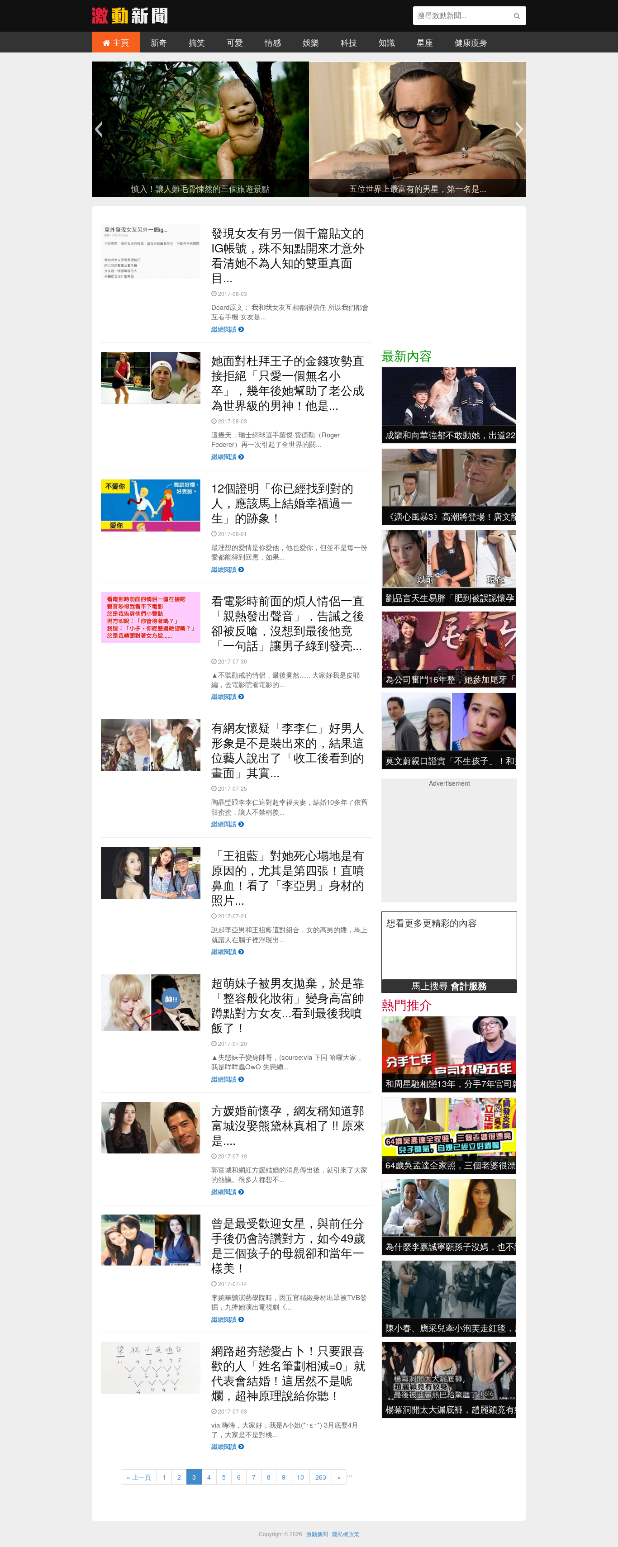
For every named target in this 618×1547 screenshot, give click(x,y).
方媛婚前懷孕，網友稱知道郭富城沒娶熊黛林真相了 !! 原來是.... (288, 1124)
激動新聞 (317, 1534)
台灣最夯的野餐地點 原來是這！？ (369, 188)
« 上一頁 (139, 1476)
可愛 (235, 42)
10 (300, 1476)
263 (320, 1476)
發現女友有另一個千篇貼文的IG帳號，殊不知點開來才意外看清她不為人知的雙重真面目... (288, 254)
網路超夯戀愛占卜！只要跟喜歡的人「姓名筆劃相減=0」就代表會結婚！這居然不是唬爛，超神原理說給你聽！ (288, 1372)
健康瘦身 (471, 42)
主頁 (119, 42)
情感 (273, 42)
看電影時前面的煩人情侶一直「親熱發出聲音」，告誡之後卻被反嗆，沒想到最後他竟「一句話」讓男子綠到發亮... (287, 622)
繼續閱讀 (224, 328)
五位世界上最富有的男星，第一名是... (151, 188)
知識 (387, 42)
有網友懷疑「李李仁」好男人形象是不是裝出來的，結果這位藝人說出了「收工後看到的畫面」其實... (287, 749)
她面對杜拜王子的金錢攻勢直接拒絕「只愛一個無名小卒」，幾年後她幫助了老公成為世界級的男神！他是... (287, 382)
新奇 (159, 42)
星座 (425, 42)
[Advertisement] (449, 280)
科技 (349, 42)
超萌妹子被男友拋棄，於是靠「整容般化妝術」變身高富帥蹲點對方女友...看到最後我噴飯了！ (287, 1004)
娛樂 (311, 42)
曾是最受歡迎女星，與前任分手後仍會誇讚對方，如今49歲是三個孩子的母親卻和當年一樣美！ (288, 1245)
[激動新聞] (130, 20)
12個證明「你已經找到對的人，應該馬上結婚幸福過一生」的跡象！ (282, 502)
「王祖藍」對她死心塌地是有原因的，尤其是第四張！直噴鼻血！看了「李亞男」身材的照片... (287, 877)
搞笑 (197, 42)
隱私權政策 (345, 1534)
